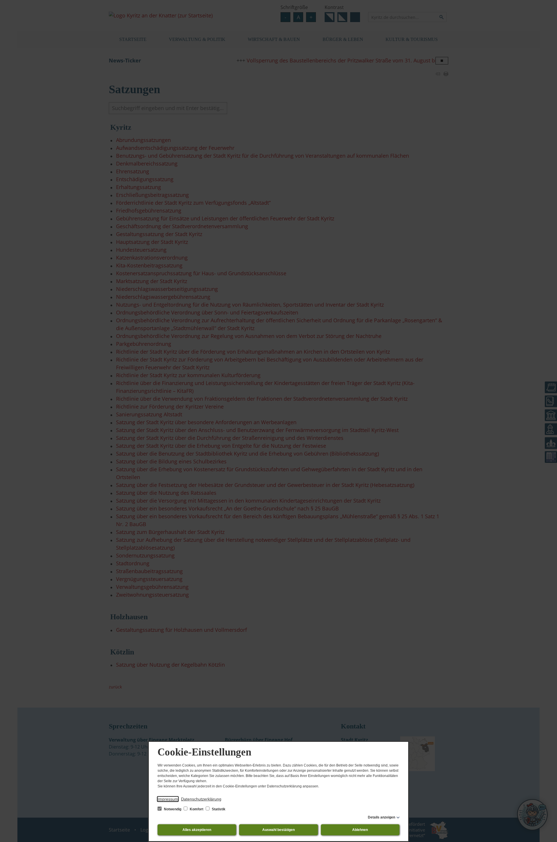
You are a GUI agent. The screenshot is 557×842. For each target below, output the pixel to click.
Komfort (196, 809)
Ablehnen (360, 830)
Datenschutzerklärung (201, 799)
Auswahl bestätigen (278, 830)
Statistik (218, 809)
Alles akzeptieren (196, 830)
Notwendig (172, 809)
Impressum (168, 799)
